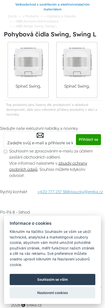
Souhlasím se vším (52, 279)
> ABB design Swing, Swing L (35, 26)
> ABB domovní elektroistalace (36, 21)
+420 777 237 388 (53, 191)
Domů (12, 16)
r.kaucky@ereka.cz (86, 191)
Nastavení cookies (52, 293)
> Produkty (30, 16)
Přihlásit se (88, 139)
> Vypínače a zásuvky (60, 16)
